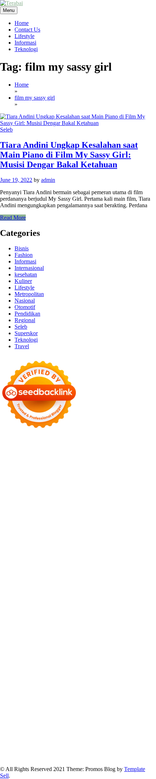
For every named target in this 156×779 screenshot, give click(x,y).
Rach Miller (70, 541)
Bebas (119, 704)
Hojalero (64, 528)
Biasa (6, 711)
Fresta (83, 502)
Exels (112, 541)
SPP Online (32, 548)
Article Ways (141, 574)
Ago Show (101, 535)
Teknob (103, 633)
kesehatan (26, 274)
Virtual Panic (36, 522)
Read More (13, 217)
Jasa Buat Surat (104, 515)
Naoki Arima (43, 620)
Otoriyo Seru (111, 594)
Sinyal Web (84, 672)
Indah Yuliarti (15, 691)
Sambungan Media (88, 737)
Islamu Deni (74, 489)
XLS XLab (123, 600)
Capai (114, 718)
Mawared (120, 581)
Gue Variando (43, 600)
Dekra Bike (13, 581)
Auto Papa (78, 476)
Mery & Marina (93, 528)
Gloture (8, 548)
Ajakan (128, 711)
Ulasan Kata (47, 724)
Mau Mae (22, 639)
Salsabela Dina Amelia (85, 665)
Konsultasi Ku (127, 737)
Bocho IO (74, 613)
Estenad (54, 515)
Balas (34, 704)
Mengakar (11, 718)
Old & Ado (13, 600)
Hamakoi (75, 515)
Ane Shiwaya (109, 561)
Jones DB (140, 626)
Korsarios (143, 581)
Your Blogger (58, 678)
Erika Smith (122, 548)
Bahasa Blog (115, 744)
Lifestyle (24, 36)
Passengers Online (115, 470)
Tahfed (43, 639)
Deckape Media (97, 607)
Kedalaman (58, 731)
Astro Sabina (137, 476)
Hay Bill (143, 613)
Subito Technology (38, 457)
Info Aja (41, 691)
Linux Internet (103, 620)
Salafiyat (117, 483)
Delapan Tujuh (95, 444)
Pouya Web (139, 561)
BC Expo (114, 574)
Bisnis (22, 248)
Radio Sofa (44, 646)
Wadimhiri (57, 470)
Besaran (34, 731)
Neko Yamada (108, 457)
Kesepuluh (53, 737)
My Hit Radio (54, 509)
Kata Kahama (89, 483)
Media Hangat (132, 750)
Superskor (26, 333)
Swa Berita (131, 489)
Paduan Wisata (32, 685)
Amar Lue (57, 561)
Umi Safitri (131, 685)
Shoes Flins (143, 568)
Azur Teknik (61, 444)
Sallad (144, 528)
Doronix (59, 450)
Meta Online (90, 496)
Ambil (56, 698)
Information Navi (108, 626)
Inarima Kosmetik (49, 587)
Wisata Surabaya (19, 633)
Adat (5, 698)
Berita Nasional (52, 672)
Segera (146, 731)
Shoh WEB (117, 522)
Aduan (111, 711)
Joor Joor (52, 574)
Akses (31, 718)
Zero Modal (63, 463)
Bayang (51, 704)
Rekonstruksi (73, 535)
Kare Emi (81, 561)
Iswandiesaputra (96, 646)
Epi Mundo (59, 483)
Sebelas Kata (115, 678)
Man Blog (88, 639)
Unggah (131, 718)
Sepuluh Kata (15, 744)
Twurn (37, 483)
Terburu (41, 711)
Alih (42, 698)
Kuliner (23, 281)
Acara (127, 691)
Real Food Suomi (87, 581)
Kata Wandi (88, 652)
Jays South (62, 502)
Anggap (49, 718)
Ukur (25, 724)
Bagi (5, 704)
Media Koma (114, 672)
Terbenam (98, 704)
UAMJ (100, 600)
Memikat (82, 731)
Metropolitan (29, 294)
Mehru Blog (103, 489)
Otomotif (25, 307)
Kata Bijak (118, 496)
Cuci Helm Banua (52, 652)
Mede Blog (13, 568)
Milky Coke (141, 594)
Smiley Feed (61, 548)
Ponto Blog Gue (83, 574)
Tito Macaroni (70, 626)
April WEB (104, 502)
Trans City (125, 633)
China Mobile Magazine (28, 541)
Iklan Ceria (140, 483)
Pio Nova (117, 568)
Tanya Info (102, 750)
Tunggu (9, 724)
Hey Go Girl (85, 450)
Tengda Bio (111, 554)
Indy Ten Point (114, 587)
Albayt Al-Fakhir (45, 476)
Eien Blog (124, 528)
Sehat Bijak (66, 691)
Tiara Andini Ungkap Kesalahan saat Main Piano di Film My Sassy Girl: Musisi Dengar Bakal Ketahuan (69, 154)
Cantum (76, 711)
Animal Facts (75, 600)
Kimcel (8, 450)
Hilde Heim (29, 470)
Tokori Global (61, 607)
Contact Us (27, 29)
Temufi (8, 561)
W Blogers (12, 489)
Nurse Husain (68, 522)
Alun (30, 698)
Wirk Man (63, 639)
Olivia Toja (13, 496)
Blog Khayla (104, 659)
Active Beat (30, 607)
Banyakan (11, 731)
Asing (133, 698)
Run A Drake (15, 613)
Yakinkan (126, 731)
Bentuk (22, 711)
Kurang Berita (16, 672)
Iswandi (21, 652)
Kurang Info (127, 665)
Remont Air (13, 620)
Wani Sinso (132, 502)
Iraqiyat (96, 568)
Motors (8, 444)
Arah (147, 698)
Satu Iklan (87, 678)
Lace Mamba (116, 450)
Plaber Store (34, 463)
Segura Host (83, 554)
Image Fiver (127, 444)
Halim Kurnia (102, 685)
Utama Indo (120, 509)
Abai (18, 698)
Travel (22, 346)
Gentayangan (77, 724)
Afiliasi (110, 691)
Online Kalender (47, 581)
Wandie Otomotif (36, 659)
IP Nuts (86, 594)
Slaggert (27, 509)
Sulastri (94, 522)
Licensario (83, 587)
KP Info (144, 509)
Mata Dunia (79, 633)
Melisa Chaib (42, 496)
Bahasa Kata (14, 757)
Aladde (8, 509)
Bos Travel (52, 633)
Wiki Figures (76, 457)
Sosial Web (29, 678)
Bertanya (91, 691)
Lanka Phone (33, 450)
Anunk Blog (31, 444)
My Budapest (132, 607)
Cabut (59, 711)
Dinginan (121, 724)
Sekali (7, 737)
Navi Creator (15, 646)
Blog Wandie (43, 665)
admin (48, 180)
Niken (109, 639)
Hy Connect (30, 515)
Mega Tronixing (48, 554)
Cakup (94, 711)
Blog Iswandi (72, 659)
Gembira (104, 731)
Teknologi (26, 49)
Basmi (19, 704)
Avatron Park (106, 476)
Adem (144, 711)
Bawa (79, 704)
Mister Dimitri (40, 535)
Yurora (66, 496)
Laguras (95, 541)
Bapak (101, 724)
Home (22, 23)
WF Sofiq (11, 535)
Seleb (6, 129)
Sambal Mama (88, 509)
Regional (25, 320)
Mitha (138, 496)
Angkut (117, 698)
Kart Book (132, 541)
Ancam (98, 698)
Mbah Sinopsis (17, 502)
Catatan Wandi (120, 652)
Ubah (148, 718)
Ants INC (81, 470)
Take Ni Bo (91, 463)
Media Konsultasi (68, 750)
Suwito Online (134, 639)
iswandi (67, 646)
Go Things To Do (32, 626)
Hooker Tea (140, 554)
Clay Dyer (100, 613)
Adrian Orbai (92, 548)
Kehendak (27, 737)
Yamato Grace (42, 489)
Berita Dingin (48, 744)
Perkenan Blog (82, 744)
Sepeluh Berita (29, 750)
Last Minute (14, 587)
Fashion (24, 255)
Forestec (122, 613)
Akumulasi (76, 698)
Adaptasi (145, 691)
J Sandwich (72, 620)
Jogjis (42, 502)
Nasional (25, 300)
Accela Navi (120, 463)
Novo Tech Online (31, 528)
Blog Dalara (14, 483)
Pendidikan (27, 314)
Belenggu (138, 704)
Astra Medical (27, 594)
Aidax (7, 515)
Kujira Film (31, 561)
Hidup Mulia (130, 535)
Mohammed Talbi (20, 574)
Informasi (25, 42)
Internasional (29, 268)
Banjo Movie (47, 613)
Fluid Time (73, 568)
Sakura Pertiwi (68, 685)
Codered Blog (43, 568)
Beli (66, 704)
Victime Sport (60, 594)
